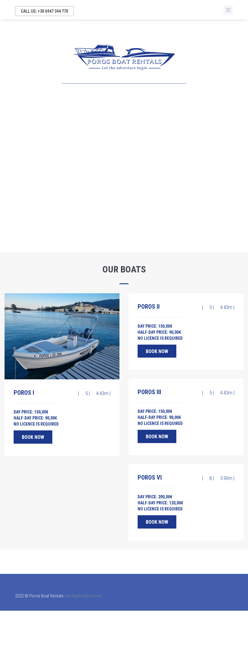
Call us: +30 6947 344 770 (44, 11)
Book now (33, 437)
